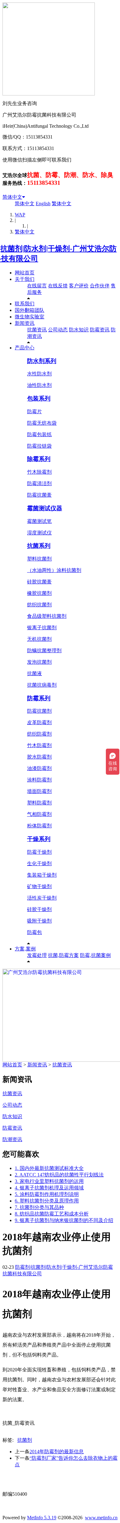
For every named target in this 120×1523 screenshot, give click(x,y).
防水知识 (79, 329)
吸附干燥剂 (39, 920)
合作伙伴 (100, 285)
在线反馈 (58, 285)
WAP (20, 214)
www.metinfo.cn (101, 1517)
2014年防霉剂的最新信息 (57, 1451)
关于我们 (24, 279)
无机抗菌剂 (39, 639)
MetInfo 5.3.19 (41, 1517)
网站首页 (24, 272)
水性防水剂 (39, 373)
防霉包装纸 (39, 434)
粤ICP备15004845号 (65, 1482)
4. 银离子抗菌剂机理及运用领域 (49, 1187)
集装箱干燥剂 (42, 875)
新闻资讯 (24, 323)
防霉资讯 (100, 329)
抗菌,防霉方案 (63, 955)
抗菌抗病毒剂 (42, 685)
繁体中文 (61, 203)
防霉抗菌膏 (39, 495)
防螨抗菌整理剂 (44, 650)
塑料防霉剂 (39, 802)
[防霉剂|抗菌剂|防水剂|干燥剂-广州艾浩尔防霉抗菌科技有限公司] (60, 259)
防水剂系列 (41, 361)
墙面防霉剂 (39, 791)
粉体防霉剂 (39, 825)
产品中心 (24, 347)
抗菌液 (34, 673)
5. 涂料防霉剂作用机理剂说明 (47, 1194)
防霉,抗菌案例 (95, 955)
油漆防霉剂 (39, 768)
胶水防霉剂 (39, 756)
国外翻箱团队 (29, 310)
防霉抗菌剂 (39, 711)
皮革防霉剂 (39, 722)
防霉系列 (38, 698)
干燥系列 (38, 839)
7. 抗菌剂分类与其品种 (39, 1207)
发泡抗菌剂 (39, 662)
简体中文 (12, 197)
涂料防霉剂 (39, 779)
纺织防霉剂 (39, 734)
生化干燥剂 (39, 863)
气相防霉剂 (39, 814)
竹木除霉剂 (39, 472)
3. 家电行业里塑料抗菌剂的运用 (49, 1181)
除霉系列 (38, 459)
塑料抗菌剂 (39, 558)
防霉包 (34, 932)
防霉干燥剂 (39, 852)
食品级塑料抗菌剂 (46, 616)
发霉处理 (37, 955)
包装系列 (38, 398)
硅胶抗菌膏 (39, 581)
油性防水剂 (39, 385)
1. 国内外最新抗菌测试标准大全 (49, 1168)
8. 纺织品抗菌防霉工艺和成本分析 (52, 1213)
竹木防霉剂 (39, 745)
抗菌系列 (38, 545)
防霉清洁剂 (39, 483)
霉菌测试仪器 (44, 508)
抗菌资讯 (37, 329)
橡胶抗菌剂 (39, 593)
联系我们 (24, 303)
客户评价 (79, 285)
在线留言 (37, 285)
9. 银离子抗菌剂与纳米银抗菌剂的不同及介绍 (64, 1220)
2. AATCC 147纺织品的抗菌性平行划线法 (59, 1174)
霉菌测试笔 (39, 521)
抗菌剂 (24, 1440)
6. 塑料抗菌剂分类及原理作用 (47, 1200)
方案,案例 (25, 948)
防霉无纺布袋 (42, 423)
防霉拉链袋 (39, 446)
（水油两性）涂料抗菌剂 (54, 570)
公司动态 (58, 329)
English (43, 203)
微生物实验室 (29, 316)
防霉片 (34, 411)
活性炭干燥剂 (42, 898)
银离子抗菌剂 (42, 627)
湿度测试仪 (39, 532)
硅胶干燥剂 (39, 909)
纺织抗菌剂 (39, 604)
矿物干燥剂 (39, 886)
